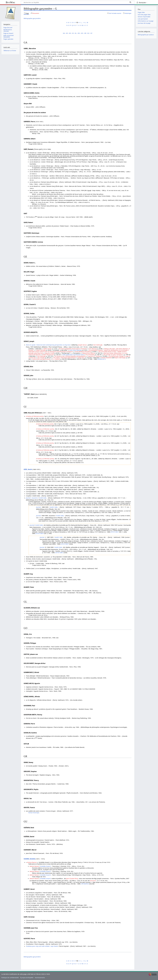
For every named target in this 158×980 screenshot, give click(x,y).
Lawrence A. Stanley (94, 356)
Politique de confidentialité (10, 977)
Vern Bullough (97, 345)
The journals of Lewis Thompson (113, 354)
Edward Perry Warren (88, 353)
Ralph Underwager (120, 358)
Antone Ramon (32, 862)
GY (91, 33)
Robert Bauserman (48, 354)
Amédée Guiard (45, 866)
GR (85, 33)
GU (88, 33)
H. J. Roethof (56, 359)
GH (70, 33)
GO (82, 33)
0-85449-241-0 (101, 359)
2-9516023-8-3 (85, 884)
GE (67, 33)
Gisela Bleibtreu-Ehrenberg (83, 351)
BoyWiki (10, 2)
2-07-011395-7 (114, 532)
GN (79, 33)
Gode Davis (81, 358)
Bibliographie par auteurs (146, 35)
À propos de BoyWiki (26, 977)
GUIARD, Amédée (29, 859)
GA (64, 33)
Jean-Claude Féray (72, 878)
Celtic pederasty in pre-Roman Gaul (73, 354)
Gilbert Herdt (47, 349)
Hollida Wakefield (106, 358)
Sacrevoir (93, 880)
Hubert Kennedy (40, 350)
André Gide (42, 498)
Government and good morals (41, 359)
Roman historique (33, 813)
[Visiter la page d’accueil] (10, 13)
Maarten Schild (49, 353)
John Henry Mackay (75, 350)
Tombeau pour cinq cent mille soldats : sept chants (42, 946)
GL (76, 33)
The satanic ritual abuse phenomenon (64, 358)
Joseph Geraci (82, 345)
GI (73, 33)
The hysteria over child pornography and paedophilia (70, 356)
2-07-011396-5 (39, 533)
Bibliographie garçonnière (32, 18)
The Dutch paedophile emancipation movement (73, 349)
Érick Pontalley (90, 354)
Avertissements (40, 977)
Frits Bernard (93, 349)
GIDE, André (28, 469)
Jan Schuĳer (41, 358)
